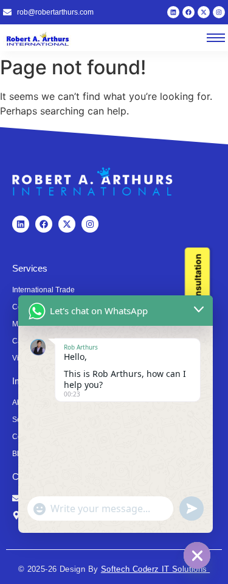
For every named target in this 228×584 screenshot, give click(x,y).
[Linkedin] (173, 12)
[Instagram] (219, 12)
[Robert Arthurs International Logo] (39, 38)
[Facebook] (188, 12)
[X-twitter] (204, 12)
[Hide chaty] (197, 555)
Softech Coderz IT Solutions (155, 569)
